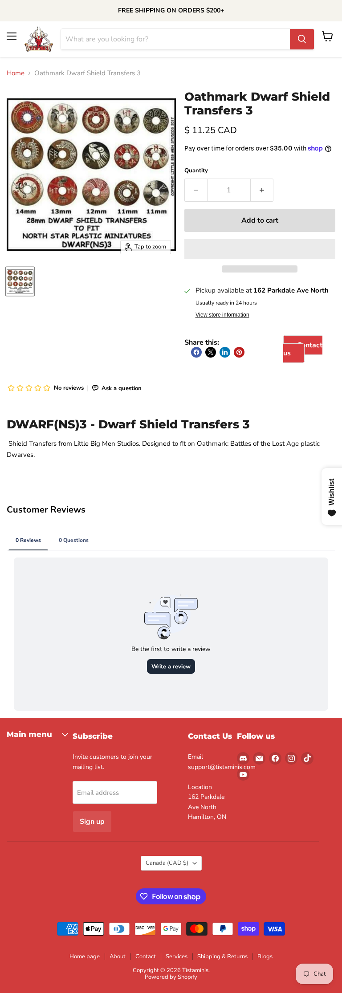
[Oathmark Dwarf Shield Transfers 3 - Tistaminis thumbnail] (20, 281)
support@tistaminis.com (222, 767)
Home (15, 73)
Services (176, 956)
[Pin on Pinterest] (239, 352)
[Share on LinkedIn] (225, 352)
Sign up (92, 821)
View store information (222, 315)
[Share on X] (210, 352)
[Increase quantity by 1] (262, 190)
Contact (145, 956)
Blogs (265, 956)
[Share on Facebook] (196, 352)
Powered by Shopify (171, 977)
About (118, 956)
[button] (259, 249)
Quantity (196, 170)
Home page (84, 956)
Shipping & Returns (222, 956)
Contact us (302, 349)
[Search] (302, 39)
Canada (167, 863)
